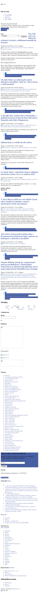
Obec (2, 34)
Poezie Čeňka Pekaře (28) (12, 396)
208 (6, 307)
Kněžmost (7, 545)
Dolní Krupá (8, 537)
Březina (7, 535)
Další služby (8, 582)
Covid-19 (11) (8, 442)
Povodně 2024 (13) (10, 397)
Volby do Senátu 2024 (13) (12, 417)
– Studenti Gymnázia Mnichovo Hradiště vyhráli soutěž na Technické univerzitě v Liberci (21, 510)
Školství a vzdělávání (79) (12, 429)
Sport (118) (8, 434)
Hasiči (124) (8, 385)
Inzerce (7, 17)
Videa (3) (7, 375)
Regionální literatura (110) (12, 448)
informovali (4, 249)
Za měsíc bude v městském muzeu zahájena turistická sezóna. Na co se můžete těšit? (19, 173)
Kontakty (7, 518)
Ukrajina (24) (8, 405)
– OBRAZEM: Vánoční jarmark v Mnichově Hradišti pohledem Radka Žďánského (19, 504)
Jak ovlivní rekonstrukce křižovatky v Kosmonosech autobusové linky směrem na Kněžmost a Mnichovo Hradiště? (19, 236)
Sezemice (7, 561)
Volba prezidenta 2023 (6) (12, 409)
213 (35, 307)
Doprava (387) (9, 380)
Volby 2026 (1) (9, 413)
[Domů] (3, 4)
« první (8, 306)
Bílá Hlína (7, 531)
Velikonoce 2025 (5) (10, 407)
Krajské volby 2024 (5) (11, 386)
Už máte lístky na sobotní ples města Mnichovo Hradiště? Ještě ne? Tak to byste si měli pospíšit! (19, 82)
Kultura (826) (8, 437)
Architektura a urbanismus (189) (13, 377)
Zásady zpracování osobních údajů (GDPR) (16, 522)
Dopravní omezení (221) (11, 382)
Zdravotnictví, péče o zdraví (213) (14, 426)
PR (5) (6, 394)
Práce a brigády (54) (10, 445)
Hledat (3, 315)
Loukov (7, 548)
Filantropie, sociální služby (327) (14, 440)
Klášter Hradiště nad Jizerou (12, 543)
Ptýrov (6, 558)
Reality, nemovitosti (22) (11, 450)
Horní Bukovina (9, 539)
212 (29, 307)
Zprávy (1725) (9, 428)
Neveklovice (8, 556)
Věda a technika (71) (10, 424)
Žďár (6, 564)
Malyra (7, 572)
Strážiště (7, 562)
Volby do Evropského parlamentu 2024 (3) (16, 415)
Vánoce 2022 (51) (9, 418)
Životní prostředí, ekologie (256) (14, 431)
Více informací (5, 28)
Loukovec (7, 550)
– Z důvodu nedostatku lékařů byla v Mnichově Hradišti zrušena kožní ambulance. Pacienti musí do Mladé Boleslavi (21, 486)
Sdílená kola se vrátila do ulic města (16, 142)
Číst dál (20, 75)
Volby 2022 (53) (9, 410)
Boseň (6, 532)
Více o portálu (4, 477)
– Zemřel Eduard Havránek (12, 494)
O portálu (8, 15)
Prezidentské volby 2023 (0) (12, 399)
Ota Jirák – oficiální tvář (11, 521)
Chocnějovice (8, 540)
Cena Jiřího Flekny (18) (11, 378)
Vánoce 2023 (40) (9, 420)
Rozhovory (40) (9, 436)
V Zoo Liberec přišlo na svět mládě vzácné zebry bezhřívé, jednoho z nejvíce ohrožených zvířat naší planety (19, 201)
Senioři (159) (8, 402)
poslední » (31, 309)
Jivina (6, 542)
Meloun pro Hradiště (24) (11, 388)
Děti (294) (7, 383)
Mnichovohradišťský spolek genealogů (15, 575)
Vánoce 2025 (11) (9, 423)
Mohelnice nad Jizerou (11, 553)
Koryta (6, 547)
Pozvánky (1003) (9, 444)
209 (12, 307)
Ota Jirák (8, 19)
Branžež (7, 534)
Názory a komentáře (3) (11, 391)
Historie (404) (8, 439)
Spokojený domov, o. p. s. (12, 571)
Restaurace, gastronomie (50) (12, 447)
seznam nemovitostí (16, 283)
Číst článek (4, 30)
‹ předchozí (16, 306)
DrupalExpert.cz (15, 589)
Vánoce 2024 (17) (9, 421)
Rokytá (7, 559)
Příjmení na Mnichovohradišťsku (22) (15, 401)
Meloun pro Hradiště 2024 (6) (13, 389)
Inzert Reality (8, 574)
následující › (21, 309)
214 (8, 309)
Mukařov (7, 555)
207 (34, 306)
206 (29, 306)
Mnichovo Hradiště (10, 551)
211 (23, 307)
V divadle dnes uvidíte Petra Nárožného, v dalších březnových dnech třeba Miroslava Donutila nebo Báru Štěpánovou (19, 118)
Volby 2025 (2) (9, 412)
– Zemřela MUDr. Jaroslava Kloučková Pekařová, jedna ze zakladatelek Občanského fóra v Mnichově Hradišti (20, 496)
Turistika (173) (9, 404)
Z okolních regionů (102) (11, 432)
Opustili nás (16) (9, 393)
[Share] (21, 73)
